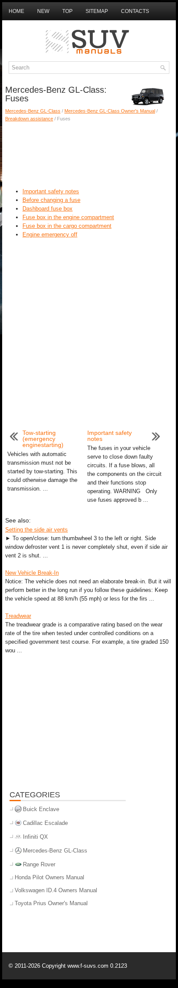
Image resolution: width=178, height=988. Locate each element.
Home (16, 11)
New (43, 11)
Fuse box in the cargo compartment (66, 226)
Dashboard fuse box (47, 208)
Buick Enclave (41, 809)
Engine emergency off (49, 234)
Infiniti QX (35, 837)
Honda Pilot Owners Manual (49, 877)
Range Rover (39, 864)
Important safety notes (50, 191)
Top (67, 11)
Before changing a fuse (51, 200)
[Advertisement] (89, 153)
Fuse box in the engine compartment (68, 217)
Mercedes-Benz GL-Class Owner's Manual (109, 110)
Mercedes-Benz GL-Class (32, 110)
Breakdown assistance (29, 118)
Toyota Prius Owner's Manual (51, 903)
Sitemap (97, 11)
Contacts (135, 11)
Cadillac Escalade (45, 823)
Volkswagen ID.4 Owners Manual (56, 890)
